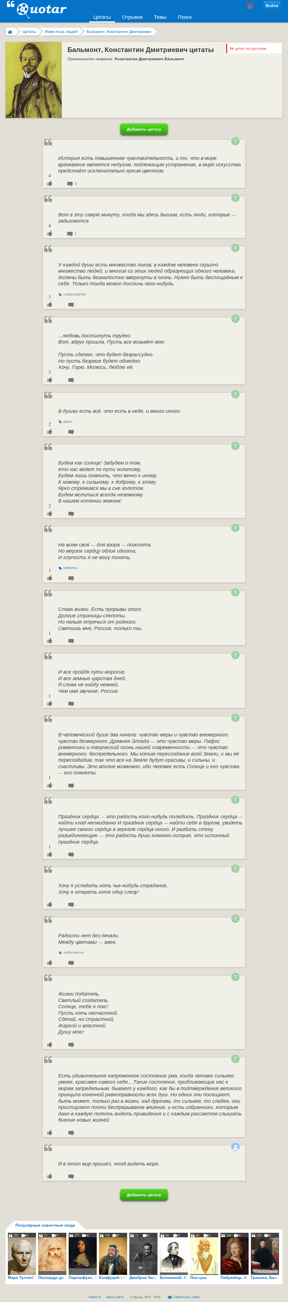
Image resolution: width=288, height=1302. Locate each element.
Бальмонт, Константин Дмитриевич (119, 31)
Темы (160, 17)
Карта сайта (114, 1297)
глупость (70, 567)
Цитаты (102, 17)
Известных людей (61, 31)
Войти (272, 5)
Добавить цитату (144, 129)
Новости (95, 1297)
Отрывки (132, 17)
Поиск (185, 17)
